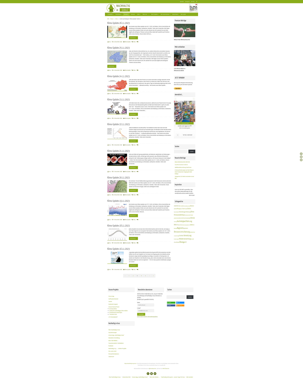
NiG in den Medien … (113, 340)
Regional (180, 237)
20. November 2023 (117, 194)
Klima (116, 19)
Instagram (187, 1)
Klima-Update (128, 41)
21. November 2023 (117, 171)
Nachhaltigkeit (181, 230)
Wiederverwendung (184, 247)
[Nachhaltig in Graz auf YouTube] (301, 160)
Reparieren (185, 237)
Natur (175, 233)
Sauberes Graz (192, 240)
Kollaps (183, 224)
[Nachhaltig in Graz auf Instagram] (301, 156)
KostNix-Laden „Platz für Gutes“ (184, 134)
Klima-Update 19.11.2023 (118, 201)
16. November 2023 (117, 269)
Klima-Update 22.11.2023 (118, 124)
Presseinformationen (113, 354)
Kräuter (191, 223)
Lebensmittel (176, 226)
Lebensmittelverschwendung (184, 226)
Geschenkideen (176, 220)
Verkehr (181, 244)
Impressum (111, 356)
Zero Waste (176, 251)
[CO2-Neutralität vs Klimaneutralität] (184, 65)
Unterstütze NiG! (126, 377)
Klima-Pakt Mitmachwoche (182, 39)
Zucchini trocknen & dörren (181, 173)
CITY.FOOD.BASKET (113, 317)
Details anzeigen (187, 143)
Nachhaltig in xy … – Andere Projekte (117, 348)
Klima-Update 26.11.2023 (118, 23)
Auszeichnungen (112, 332)
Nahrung (189, 230)
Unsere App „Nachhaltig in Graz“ (116, 335)
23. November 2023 (117, 118)
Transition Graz (113, 314)
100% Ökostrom (165, 368)
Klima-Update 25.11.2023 (118, 47)
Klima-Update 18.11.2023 (118, 225)
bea (110, 41)
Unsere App (111, 296)
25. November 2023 (117, 70)
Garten (189, 217)
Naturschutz (179, 233)
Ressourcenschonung (182, 240)
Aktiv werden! (189, 377)
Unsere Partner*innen (113, 307)
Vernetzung (187, 244)
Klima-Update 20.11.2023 (118, 177)
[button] (175, 99)
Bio (191, 214)
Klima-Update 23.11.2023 (118, 99)
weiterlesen (133, 37)
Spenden (182, 1)
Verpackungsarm (176, 247)
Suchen (192, 160)
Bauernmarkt (188, 214)
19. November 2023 (117, 219)
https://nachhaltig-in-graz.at (130, 363)
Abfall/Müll (176, 214)
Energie (179, 217)
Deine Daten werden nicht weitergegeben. (147, 316)
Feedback (110, 346)
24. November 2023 (117, 93)
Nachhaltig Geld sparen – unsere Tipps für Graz (173, 377)
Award (185, 214)
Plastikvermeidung (184, 233)
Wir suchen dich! (112, 351)
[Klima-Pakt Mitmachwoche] (184, 36)
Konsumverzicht (187, 223)
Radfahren (192, 233)
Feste (183, 217)
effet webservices (152, 368)
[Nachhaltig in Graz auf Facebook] (301, 153)
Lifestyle (192, 227)
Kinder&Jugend (183, 220)
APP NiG (193, 1)
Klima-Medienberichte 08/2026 (182, 170)
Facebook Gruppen (113, 304)
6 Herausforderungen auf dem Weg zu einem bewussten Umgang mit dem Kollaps (184, 180)
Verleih (110, 301)
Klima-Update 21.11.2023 (118, 151)
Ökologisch (182, 251)
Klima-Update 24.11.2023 (118, 76)
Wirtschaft (192, 247)
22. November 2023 (117, 145)
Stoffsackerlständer (113, 299)
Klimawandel (177, 224)
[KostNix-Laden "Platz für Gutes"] (184, 116)
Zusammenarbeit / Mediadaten (116, 343)
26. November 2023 (117, 41)
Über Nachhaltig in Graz (114, 330)
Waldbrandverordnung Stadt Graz (183, 176)
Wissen (111, 19)
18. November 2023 (117, 243)
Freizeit (186, 217)
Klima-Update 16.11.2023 (118, 249)
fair (181, 217)
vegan (178, 244)
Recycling (175, 237)
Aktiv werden (181, 214)
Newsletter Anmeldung (114, 338)
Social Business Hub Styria (115, 312)
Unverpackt (175, 244)
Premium (188, 233)
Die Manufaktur (113, 308)
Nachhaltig (175, 230)
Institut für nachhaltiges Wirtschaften (118, 310)
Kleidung (189, 220)
